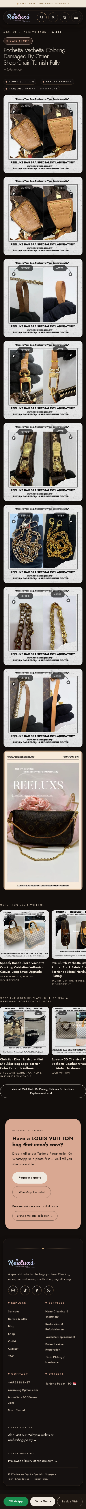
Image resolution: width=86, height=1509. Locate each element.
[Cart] (64, 17)
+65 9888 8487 (19, 1382)
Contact (13, 1349)
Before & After (18, 1319)
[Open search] (42, 17)
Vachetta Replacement (60, 1337)
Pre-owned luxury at (33, 1460)
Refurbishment (59, 81)
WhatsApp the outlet (32, 1192)
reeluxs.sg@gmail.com (23, 1390)
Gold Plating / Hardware (55, 1359)
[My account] (53, 17)
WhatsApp (16, 1501)
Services (13, 1311)
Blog (11, 1326)
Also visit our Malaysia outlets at (30, 1437)
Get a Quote (42, 1501)
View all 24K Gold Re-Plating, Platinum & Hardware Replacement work (43, 1091)
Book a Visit (70, 1502)
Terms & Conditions (18, 1479)
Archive (10, 32)
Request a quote (30, 1178)
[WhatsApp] (49, 1290)
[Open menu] (76, 17)
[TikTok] (25, 1290)
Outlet (12, 1341)
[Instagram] (13, 1290)
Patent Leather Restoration (54, 1347)
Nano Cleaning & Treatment (56, 1314)
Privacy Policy (41, 1479)
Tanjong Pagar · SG (60, 1383)
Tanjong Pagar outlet (51, 1153)
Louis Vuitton (34, 32)
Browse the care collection (35, 1216)
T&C (11, 1356)
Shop (11, 1334)
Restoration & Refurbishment (54, 1326)
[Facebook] (37, 1290)
